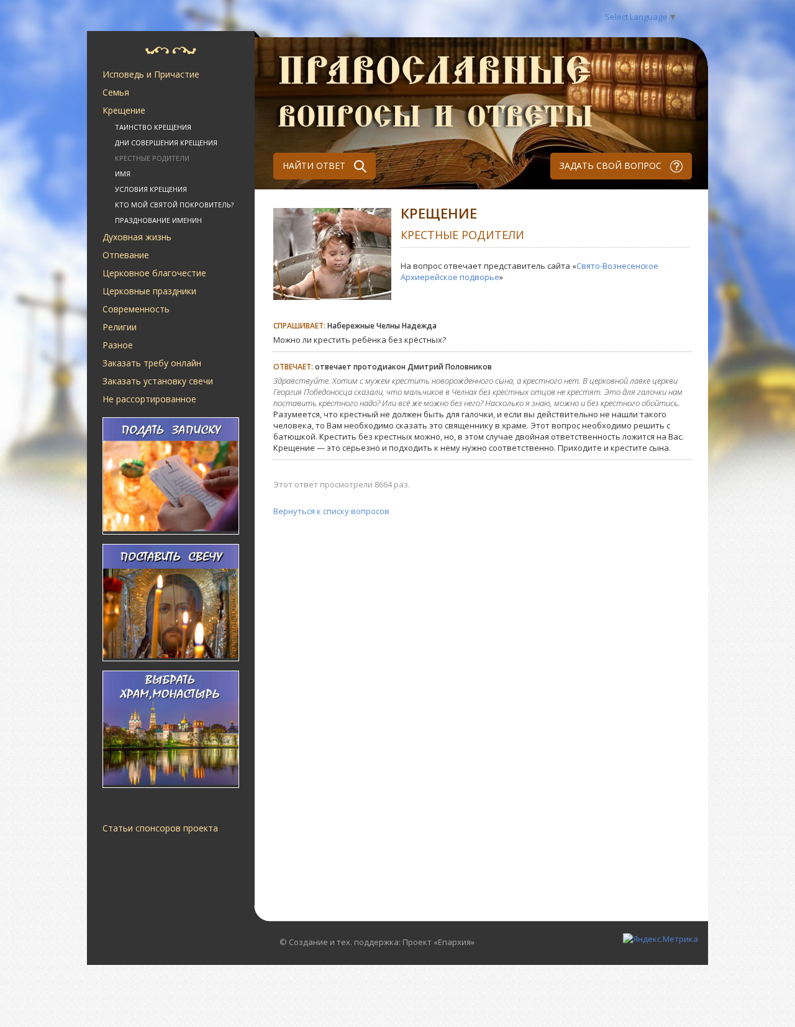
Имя (122, 173)
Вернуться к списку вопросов (331, 511)
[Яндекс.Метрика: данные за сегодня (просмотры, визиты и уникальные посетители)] (660, 938)
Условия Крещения (151, 189)
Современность (136, 309)
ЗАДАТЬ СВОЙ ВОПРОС (612, 165)
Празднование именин (158, 220)
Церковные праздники (149, 291)
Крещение (123, 110)
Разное (117, 345)
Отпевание (125, 255)
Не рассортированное (149, 399)
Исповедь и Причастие (150, 74)
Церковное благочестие (154, 273)
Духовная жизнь (136, 237)
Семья (115, 92)
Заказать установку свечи (157, 381)
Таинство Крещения (153, 127)
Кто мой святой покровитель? (174, 204)
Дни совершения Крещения (166, 142)
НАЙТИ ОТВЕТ (315, 165)
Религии (119, 327)
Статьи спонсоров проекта (160, 828)
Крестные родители (152, 158)
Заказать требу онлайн (151, 363)
